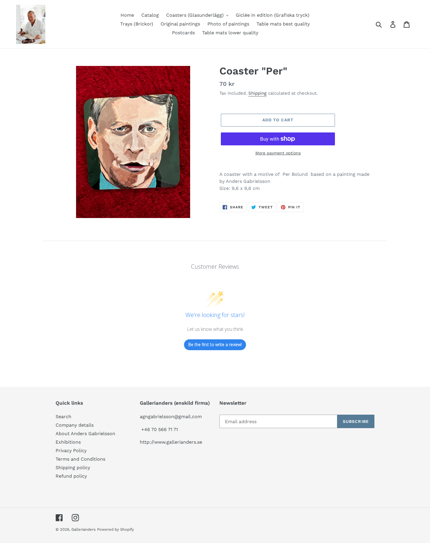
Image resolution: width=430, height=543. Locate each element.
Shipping (257, 93)
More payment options (278, 153)
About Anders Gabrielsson (85, 433)
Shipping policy (73, 467)
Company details (75, 425)
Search (63, 416)
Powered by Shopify (115, 529)
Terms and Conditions (80, 459)
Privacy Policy (71, 450)
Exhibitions (68, 442)
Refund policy (71, 476)
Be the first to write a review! (215, 344)
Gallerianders (83, 529)
